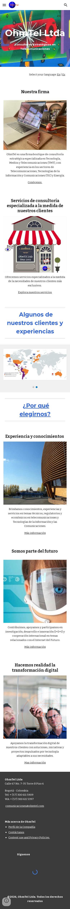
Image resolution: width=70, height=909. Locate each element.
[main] (35, 38)
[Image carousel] (35, 368)
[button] (4, 5)
